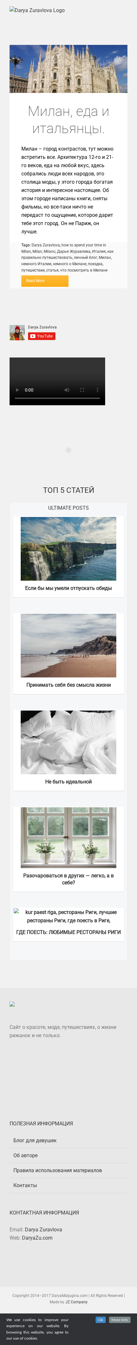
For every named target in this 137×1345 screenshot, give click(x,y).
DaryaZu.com (37, 1238)
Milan (37, 251)
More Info (120, 1320)
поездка (95, 264)
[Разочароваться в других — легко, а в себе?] (68, 811)
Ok (100, 1320)
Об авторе (25, 1155)
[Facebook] (64, 1262)
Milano (49, 251)
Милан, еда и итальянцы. (68, 68)
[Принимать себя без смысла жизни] (68, 618)
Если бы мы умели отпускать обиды (68, 588)
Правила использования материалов (57, 1170)
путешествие (33, 270)
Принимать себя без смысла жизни (68, 685)
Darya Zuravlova (46, 245)
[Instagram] (73, 1262)
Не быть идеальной (68, 782)
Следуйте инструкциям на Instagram (72, 461)
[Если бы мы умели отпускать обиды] (68, 521)
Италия (99, 251)
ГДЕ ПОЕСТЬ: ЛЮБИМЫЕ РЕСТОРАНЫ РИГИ (68, 932)
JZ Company (76, 1302)
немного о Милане (69, 264)
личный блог (85, 257)
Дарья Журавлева (73, 251)
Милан (105, 257)
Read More (35, 281)
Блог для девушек (35, 1140)
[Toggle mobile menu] (124, 9)
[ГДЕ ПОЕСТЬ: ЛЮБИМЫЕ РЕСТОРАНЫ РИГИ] (68, 912)
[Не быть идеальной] (68, 714)
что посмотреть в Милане (83, 270)
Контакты (25, 1185)
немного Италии (36, 264)
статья (52, 270)
